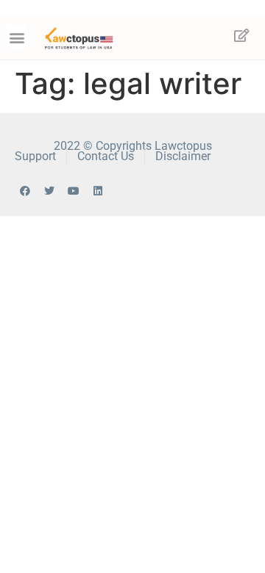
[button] (17, 37)
